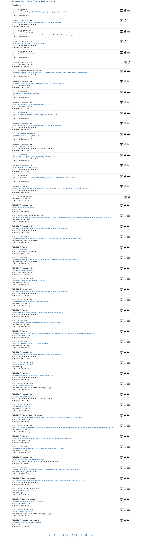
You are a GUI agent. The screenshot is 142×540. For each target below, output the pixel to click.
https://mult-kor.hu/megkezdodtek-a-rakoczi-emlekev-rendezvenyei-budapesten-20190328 (41, 438)
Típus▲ (29, 1)
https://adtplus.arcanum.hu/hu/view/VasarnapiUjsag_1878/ (31, 104)
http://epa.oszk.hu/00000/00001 (22, 270)
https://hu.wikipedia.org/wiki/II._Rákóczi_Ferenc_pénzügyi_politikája (34, 157)
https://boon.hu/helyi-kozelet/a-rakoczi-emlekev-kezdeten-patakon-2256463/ (37, 322)
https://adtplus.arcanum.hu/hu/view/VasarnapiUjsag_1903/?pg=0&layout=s (36, 22)
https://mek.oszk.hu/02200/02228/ (23, 490)
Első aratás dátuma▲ (48, 1)
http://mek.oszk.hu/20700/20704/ (22, 33)
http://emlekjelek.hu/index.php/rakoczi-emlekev (27, 217)
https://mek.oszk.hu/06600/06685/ (23, 364)
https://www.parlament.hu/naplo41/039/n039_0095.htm (30, 343)
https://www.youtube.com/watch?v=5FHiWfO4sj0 (70, 480)
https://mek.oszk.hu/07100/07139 (23, 54)
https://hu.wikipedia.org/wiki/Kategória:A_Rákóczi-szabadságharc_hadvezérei (37, 312)
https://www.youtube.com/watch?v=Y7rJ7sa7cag (27, 501)
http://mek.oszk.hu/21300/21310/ (22, 396)
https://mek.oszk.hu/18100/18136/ (23, 207)
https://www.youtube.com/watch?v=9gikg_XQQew (60, 217)
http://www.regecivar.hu (19, 249)
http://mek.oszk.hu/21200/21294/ (22, 385)
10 (86, 535)
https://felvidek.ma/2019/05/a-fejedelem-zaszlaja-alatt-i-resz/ (31, 188)
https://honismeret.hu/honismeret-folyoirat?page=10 (29, 43)
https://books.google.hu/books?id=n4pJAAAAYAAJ (28, 280)
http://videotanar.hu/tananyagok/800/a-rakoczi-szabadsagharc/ (32, 480)
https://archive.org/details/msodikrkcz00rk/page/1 (28, 459)
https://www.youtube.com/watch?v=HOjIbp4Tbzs (66, 417)
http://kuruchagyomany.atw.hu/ (69, 469)
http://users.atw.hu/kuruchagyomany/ (45, 469)
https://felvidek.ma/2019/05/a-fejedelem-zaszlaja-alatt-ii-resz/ (73, 188)
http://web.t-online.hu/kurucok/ (22, 469)
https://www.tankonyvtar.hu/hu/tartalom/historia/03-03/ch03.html (33, 375)
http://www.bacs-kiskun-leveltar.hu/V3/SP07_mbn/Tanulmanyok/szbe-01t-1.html (38, 448)
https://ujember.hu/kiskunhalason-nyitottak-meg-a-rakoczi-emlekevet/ (34, 115)
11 (92, 535)
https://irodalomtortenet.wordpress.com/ (25, 167)
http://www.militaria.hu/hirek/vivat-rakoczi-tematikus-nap (30, 417)
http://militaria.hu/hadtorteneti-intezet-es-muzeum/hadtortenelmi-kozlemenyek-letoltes (40, 228)
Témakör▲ (36, 1)
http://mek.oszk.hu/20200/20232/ (22, 146)
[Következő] (97, 535)
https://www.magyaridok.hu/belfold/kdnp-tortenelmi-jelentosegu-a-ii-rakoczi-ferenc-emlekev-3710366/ (45, 178)
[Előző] (45, 535)
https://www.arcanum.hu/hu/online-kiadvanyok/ (27, 522)
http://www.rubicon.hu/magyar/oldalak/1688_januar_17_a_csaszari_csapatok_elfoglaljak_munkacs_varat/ (46, 238)
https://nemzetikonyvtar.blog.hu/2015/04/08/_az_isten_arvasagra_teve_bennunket (39, 12)
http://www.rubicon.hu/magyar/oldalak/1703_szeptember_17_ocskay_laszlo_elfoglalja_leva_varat (44, 259)
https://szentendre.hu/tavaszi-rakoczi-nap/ (25, 94)
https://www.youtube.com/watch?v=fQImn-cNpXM (94, 217)
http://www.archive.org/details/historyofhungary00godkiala (31, 301)
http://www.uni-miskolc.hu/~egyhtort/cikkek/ (26, 136)
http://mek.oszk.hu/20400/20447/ (22, 511)
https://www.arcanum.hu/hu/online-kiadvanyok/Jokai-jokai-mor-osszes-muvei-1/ (38, 83)
